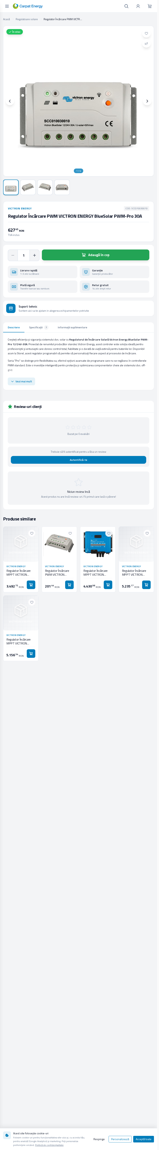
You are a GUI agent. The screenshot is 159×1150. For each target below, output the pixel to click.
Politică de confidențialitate (49, 1145)
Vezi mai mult (24, 381)
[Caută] (126, 6)
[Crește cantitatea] (34, 255)
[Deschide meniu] (7, 6)
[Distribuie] (146, 43)
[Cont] (138, 6)
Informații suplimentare (72, 327)
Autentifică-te (78, 460)
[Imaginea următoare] (147, 101)
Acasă (6, 19)
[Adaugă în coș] (31, 585)
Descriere (14, 327)
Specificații (38, 327)
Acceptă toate (143, 1139)
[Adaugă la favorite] (146, 33)
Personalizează (120, 1139)
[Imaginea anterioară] (10, 101)
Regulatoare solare (27, 19)
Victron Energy (20, 208)
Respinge (99, 1139)
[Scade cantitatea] (12, 255)
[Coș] (149, 6)
